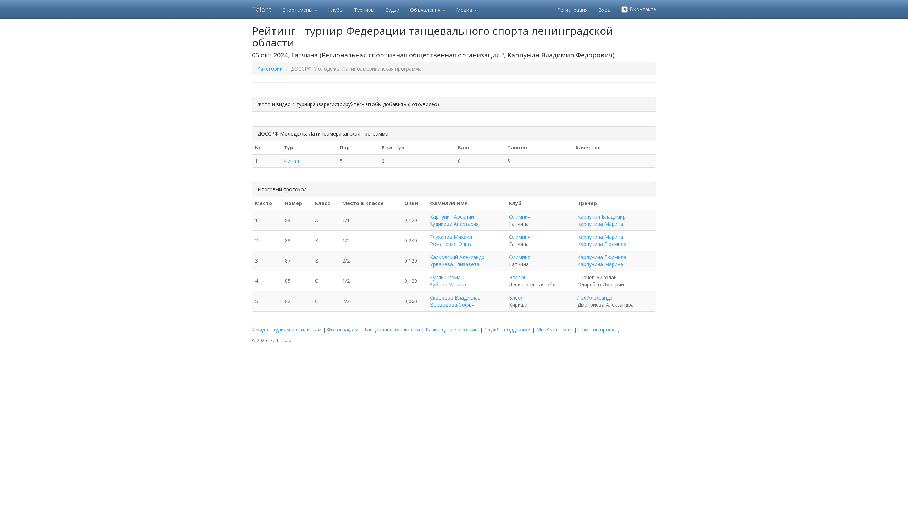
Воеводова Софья (452, 304)
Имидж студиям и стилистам (286, 329)
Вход (604, 9)
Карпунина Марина (600, 223)
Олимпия (520, 216)
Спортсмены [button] (298, 9)
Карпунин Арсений (452, 216)
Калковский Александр (457, 257)
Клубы (335, 9)
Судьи (392, 9)
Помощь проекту (599, 329)
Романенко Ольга (451, 244)
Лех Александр (595, 297)
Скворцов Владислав (455, 297)
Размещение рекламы (452, 329)
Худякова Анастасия (454, 223)
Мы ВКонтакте (554, 329)
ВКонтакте (642, 9)
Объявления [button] (426, 9)
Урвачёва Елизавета (455, 264)
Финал (291, 161)
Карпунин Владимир (601, 216)
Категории (270, 68)
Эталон (518, 277)
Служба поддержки (507, 329)
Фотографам (342, 329)
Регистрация (572, 9)
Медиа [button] (465, 9)
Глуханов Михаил (451, 236)
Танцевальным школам (392, 329)
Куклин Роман (447, 277)
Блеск (516, 297)
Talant (262, 9)
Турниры (364, 9)
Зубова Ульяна (448, 284)
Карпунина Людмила (601, 244)
